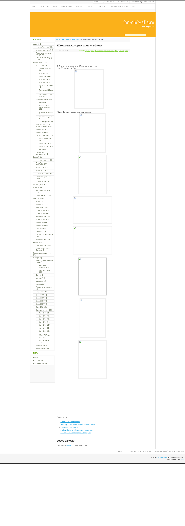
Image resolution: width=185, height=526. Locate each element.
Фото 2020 (42, 328)
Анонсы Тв (39, 204)
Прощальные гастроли (44, 287)
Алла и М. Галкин (45, 270)
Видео (55, 6)
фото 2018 (42, 322)
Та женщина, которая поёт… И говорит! (76, 433)
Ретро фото (40, 292)
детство (39, 278)
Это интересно (123, 51)
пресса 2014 (43, 73)
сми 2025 (39, 231)
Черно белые (41, 348)
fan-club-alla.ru (138, 21)
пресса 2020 (40, 129)
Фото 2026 (40, 307)
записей (38, 360)
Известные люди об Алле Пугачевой (43, 125)
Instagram (39, 201)
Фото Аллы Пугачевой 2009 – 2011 (45, 336)
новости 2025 (41, 216)
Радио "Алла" (101, 6)
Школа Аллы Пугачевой (44, 234)
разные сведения (42, 135)
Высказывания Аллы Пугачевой (44, 106)
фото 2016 (42, 316)
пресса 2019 (43, 82)
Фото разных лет (42, 310)
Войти (35, 357)
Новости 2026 (41, 219)
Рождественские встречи (119, 6)
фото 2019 (42, 325)
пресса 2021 (40, 132)
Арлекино (42, 102)
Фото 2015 (42, 313)
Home (96, 2)
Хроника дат (43, 149)
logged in (69, 445)
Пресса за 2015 (44, 146)
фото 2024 (40, 301)
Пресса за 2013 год (46, 90)
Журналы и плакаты (43, 191)
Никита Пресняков (42, 174)
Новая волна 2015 (45, 138)
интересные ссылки (46, 112)
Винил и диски (66, 6)
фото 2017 (42, 319)
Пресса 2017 (43, 76)
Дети (38, 275)
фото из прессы (44, 341)
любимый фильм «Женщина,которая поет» (77, 430)
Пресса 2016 (43, 143)
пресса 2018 (43, 79)
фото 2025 (40, 304)
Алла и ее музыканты (43, 266)
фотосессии (40, 345)
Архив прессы (76, 39)
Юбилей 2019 (41, 239)
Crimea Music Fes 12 (46, 68)
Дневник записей (108, 51)
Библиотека (44, 6)
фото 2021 (42, 331)
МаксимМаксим (41, 207)
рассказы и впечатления (40, 153)
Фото (133, 6)
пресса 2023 (40, 225)
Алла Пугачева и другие (44, 261)
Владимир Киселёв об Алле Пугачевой (114, 2)
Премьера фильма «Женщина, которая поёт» (78, 424)
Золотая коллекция (43, 245)
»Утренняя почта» (42, 160)
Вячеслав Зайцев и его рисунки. (142, 2)
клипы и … (40, 171)
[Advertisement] (86, 58)
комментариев (40, 363)
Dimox (182, 459)
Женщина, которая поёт (70, 427)
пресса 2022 (40, 222)
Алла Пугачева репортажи (41, 164)
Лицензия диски (41, 195)
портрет (39, 284)
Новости (89, 6)
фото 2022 (40, 295)
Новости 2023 (41, 210)
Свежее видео (41, 182)
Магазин (79, 6)
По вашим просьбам (43, 177)
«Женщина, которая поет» (70, 422)
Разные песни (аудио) (44, 58)
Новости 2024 (41, 213)
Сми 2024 (39, 228)
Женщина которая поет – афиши (79, 45)
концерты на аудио (43, 50)
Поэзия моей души (45, 117)
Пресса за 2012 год (46, 85)
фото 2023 (40, 298)
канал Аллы (40, 168)
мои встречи (40, 281)
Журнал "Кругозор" (42, 47)
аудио (34, 6)
